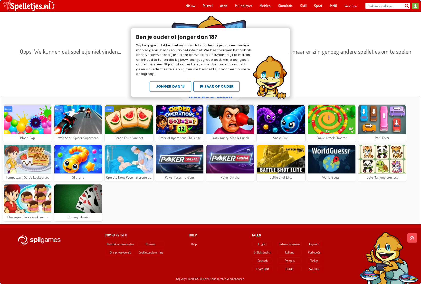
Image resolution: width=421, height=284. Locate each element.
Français (290, 261)
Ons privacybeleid (120, 252)
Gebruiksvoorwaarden (120, 244)
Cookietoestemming (150, 252)
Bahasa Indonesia (289, 244)
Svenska (314, 269)
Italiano (289, 252)
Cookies (151, 244)
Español (314, 244)
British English (262, 252)
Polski (289, 269)
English (262, 244)
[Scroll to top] (412, 238)
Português (314, 252)
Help (194, 244)
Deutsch (263, 261)
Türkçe (314, 261)
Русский (262, 269)
